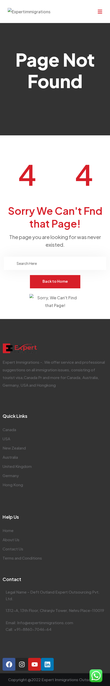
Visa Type (17, 123)
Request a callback (52, 158)
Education (18, 109)
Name (14, 44)
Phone (14, 85)
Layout (13, 97)
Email (13, 58)
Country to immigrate (27, 137)
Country (16, 72)
